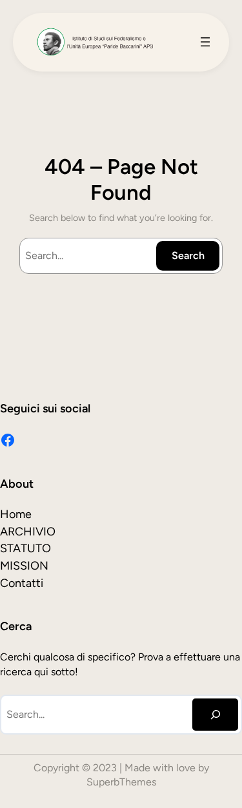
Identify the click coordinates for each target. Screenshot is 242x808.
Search (188, 255)
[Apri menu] (205, 42)
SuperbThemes (121, 782)
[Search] (215, 714)
